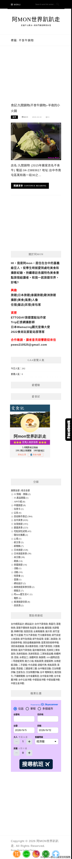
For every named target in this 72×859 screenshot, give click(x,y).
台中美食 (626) (21, 520)
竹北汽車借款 (30, 635)
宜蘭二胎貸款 (50, 639)
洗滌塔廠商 (21, 653)
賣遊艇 (19, 668)
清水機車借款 (31, 646)
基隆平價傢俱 (22, 628)
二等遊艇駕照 (17, 661)
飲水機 (40, 628)
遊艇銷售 (48, 661)
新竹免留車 (37, 639)
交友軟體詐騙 (32, 672)
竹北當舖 (18, 635)
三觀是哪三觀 (30, 668)
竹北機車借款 (44, 635)
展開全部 (15, 490)
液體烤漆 (33, 657)
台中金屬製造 (32, 676)
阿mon (25, 117)
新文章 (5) (18, 542)
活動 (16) (18, 572)
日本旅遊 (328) (21, 550)
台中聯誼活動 (44, 668)
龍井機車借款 (39, 650)
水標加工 (23, 657)
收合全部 (25, 490)
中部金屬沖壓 (53, 679)
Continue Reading (35, 186)
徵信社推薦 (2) (21, 535)
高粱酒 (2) (18, 605)
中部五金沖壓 (17, 683)
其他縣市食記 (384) (23, 516)
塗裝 (16, 657)
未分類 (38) (19, 557)
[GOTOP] (55, 854)
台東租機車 (38, 631)
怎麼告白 (20, 672)
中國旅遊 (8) (20, 505)
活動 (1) (17, 568)
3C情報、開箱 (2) (22, 494)
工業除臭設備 (46, 653)
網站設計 (29, 624)
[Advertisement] (36, 78)
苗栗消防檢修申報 (50, 642)
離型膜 (48, 628)
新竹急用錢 (26, 639)
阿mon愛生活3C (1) (23, 594)
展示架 (48, 631)
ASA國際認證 (52, 657)
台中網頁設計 (17, 624)
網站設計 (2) (20, 583)
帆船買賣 (39, 661)
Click (68, 429)
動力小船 (29, 661)
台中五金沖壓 (24, 679)
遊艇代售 (42, 665)
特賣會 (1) (18, 576)
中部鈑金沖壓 (39, 679)
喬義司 (52, 624)
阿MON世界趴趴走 (36, 19)
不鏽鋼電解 (19, 676)
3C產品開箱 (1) (21, 498)
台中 (14, 117)
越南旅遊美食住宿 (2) (24, 587)
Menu (17, 4)
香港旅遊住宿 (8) (22, 602)
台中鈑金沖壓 (46, 676)
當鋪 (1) (17, 579)
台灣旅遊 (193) (21, 524)
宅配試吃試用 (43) (22, 531)
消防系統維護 (17, 646)
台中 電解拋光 (47, 672)
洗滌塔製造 (33, 653)
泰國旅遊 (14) (20, 564)
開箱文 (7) (18, 590)
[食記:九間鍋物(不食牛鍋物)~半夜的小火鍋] (36, 141)
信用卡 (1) (18, 509)
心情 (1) (17, 538)
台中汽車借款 (41, 624)
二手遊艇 (22, 665)
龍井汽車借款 (24, 650)
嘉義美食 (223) (21, 527)
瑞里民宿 (28, 631)
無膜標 (42, 657)
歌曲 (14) (18, 561)
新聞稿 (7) (18, 546)
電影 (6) (17, 598)
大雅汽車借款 (45, 646)
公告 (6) (17, 513)
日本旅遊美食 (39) (22, 553)
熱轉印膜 (18, 631)
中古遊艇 (32, 665)
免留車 (33, 628)
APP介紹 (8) (19, 501)
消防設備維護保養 (31, 642)
